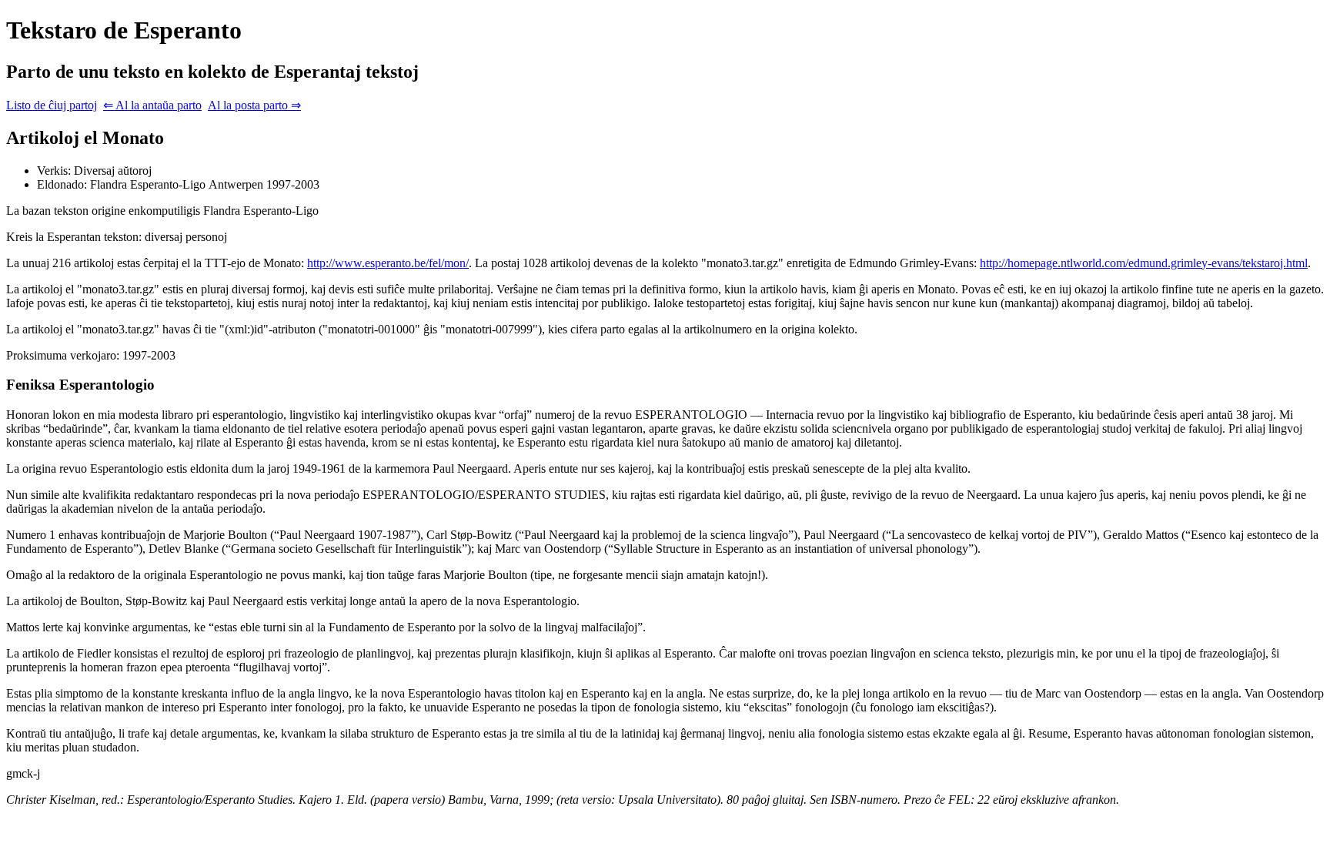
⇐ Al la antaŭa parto (152, 105)
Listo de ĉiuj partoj (51, 105)
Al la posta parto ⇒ (254, 105)
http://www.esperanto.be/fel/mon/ (388, 262)
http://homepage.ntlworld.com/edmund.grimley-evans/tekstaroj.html (1144, 262)
